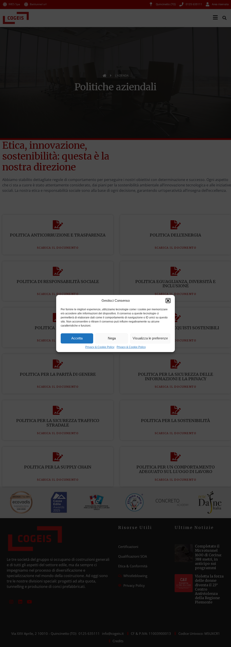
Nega (112, 338)
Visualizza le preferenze (150, 338)
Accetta (77, 338)
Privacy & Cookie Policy (99, 347)
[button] (168, 300)
